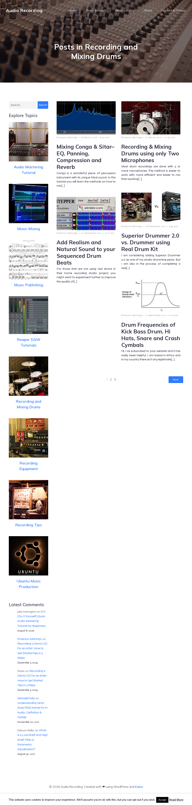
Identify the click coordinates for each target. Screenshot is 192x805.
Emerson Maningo (29, 639)
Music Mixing (28, 228)
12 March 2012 (154, 137)
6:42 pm (105, 137)
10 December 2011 (91, 233)
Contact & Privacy (173, 10)
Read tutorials (96, 10)
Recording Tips (28, 525)
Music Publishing (28, 284)
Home (73, 10)
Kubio (139, 787)
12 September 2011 (156, 315)
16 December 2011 (156, 226)
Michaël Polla (26, 698)
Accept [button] (162, 799)
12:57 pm (170, 137)
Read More (176, 799)
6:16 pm (174, 315)
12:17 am (109, 233)
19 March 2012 (89, 137)
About (147, 10)
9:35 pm (173, 226)
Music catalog (124, 10)
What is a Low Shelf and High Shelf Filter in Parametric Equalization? (32, 739)
